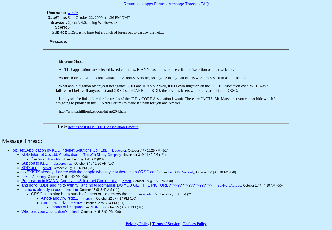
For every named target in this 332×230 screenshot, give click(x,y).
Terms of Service (166, 224)
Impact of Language (68, 207)
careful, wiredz (53, 203)
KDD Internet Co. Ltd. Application (49, 155)
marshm (72, 190)
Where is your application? (44, 211)
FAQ (205, 4)
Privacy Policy (137, 224)
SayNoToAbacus (229, 185)
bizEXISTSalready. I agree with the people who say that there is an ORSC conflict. (92, 172)
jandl (75, 211)
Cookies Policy (195, 224)
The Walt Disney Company (102, 155)
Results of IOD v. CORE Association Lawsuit (103, 127)
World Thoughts (49, 159)
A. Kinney (39, 177)
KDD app (29, 168)
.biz (24, 176)
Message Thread (183, 4)
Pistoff (126, 181)
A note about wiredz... (59, 198)
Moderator (119, 150)
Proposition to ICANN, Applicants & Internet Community (69, 181)
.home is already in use (41, 189)
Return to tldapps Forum (144, 4)
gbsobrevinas (63, 163)
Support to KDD (35, 163)
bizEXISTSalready (181, 172)
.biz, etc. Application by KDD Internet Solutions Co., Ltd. (59, 150)
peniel (47, 168)
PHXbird (95, 207)
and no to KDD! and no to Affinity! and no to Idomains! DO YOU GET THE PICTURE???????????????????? (116, 185)
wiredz (73, 13)
